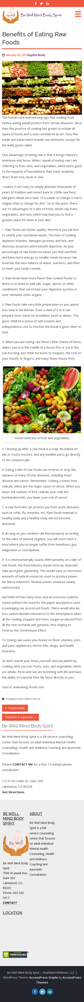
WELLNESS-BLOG (29, 699)
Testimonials (16, 708)
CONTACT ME (22, 764)
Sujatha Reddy (36, 55)
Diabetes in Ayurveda (19, 717)
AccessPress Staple (43, 977)
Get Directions (13, 792)
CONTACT (10, 903)
